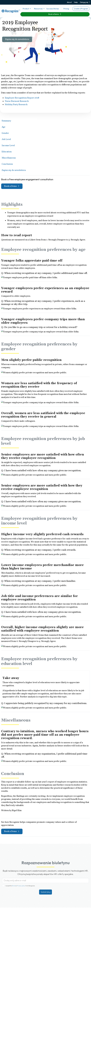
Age (3, 127)
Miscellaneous (9, 157)
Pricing (66, 8)
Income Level (8, 145)
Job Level (6, 139)
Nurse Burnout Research (17, 101)
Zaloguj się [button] (84, 2)
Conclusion (7, 164)
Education (7, 151)
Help (76, 2)
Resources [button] (38, 8)
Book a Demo (53, 14)
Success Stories (52, 8)
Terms (14, 886)
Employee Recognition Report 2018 (22, 97)
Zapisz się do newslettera (17, 39)
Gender (5, 133)
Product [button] (26, 8)
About (69, 2)
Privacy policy (21, 886)
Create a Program (81, 9)
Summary (6, 120)
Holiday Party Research (16, 104)
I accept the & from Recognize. (20, 886)
